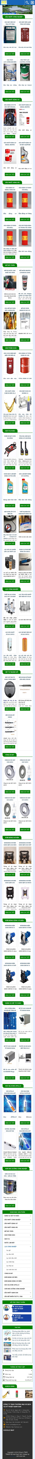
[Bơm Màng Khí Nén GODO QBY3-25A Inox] (10, 855)
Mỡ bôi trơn (10, 265)
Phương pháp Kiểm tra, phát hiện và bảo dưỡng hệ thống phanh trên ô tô (21, 1333)
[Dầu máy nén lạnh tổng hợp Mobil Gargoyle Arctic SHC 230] (25, 34)
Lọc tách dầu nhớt (11, 1258)
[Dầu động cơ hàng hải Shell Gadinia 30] (10, 238)
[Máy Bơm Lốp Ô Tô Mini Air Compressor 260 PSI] (10, 524)
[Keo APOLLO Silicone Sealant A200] (10, 1103)
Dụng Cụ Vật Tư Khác (13, 1003)
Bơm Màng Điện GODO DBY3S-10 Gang (25, 965)
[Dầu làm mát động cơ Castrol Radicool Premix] (25, 486)
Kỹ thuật (18, 1316)
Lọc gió (8, 1250)
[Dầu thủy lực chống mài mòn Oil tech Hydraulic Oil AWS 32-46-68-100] (10, 72)
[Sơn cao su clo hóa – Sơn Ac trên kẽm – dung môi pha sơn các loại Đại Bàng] (10, 1186)
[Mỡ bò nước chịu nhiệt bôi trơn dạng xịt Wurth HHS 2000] (10, 283)
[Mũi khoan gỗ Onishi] (10, 727)
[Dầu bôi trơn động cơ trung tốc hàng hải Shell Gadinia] (25, 238)
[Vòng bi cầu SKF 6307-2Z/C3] (25, 772)
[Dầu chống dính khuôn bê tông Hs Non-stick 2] (10, 1021)
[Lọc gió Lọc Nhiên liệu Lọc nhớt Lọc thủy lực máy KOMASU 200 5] (10, 562)
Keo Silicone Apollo (13, 1086)
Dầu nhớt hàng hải (12, 182)
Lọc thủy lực (9, 1266)
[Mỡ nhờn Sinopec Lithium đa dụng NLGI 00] (25, 283)
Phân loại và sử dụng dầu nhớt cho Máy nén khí (21, 1350)
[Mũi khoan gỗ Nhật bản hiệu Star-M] (25, 689)
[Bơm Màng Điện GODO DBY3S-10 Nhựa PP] (10, 938)
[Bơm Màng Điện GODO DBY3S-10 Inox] (25, 938)
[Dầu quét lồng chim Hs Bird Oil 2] (10, 403)
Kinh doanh (19, 1306)
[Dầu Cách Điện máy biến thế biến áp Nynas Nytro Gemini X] (18, 1394)
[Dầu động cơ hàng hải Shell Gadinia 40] (25, 200)
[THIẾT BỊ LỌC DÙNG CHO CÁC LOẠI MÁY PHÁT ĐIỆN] (10, 607)
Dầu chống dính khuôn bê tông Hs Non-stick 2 (10, 1010)
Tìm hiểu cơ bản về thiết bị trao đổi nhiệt (21, 1356)
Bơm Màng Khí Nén (12, 838)
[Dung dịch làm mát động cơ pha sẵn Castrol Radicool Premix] (10, 486)
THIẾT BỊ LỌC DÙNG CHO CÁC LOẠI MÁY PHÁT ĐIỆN (10, 596)
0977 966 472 (18, 1318)
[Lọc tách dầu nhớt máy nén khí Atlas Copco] (25, 607)
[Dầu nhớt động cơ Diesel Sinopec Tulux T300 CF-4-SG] (10, 155)
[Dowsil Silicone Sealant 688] (10, 1141)
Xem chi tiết (9, 54)
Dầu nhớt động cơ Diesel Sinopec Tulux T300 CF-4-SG (10, 145)
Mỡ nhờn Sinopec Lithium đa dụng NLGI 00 (25, 272)
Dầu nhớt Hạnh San (11, 1293)
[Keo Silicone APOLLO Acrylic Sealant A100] (25, 1103)
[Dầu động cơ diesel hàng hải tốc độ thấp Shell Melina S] (10, 200)
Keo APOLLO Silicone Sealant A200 (10, 1093)
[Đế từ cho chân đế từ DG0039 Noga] (10, 1058)
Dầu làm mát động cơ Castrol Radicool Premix (25, 476)
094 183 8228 (18, 1309)
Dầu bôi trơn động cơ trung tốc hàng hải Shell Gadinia (25, 227)
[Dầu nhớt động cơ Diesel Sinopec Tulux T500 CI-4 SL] (25, 117)
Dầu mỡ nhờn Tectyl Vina (13, 1296)
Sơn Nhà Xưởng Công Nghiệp (16, 1169)
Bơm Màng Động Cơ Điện (14, 920)
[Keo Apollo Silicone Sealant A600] (25, 1141)
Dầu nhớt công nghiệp (13, 17)
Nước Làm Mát (9, 1243)
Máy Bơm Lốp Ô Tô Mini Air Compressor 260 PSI (10, 514)
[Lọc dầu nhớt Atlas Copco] (10, 644)
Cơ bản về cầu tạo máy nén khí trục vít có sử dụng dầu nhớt (22, 1339)
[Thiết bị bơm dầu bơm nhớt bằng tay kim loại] (25, 524)
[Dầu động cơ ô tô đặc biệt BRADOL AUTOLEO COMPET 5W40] (10, 117)
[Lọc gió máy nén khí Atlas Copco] (25, 644)
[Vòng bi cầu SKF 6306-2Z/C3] (10, 772)
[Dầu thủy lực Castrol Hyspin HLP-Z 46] (25, 72)
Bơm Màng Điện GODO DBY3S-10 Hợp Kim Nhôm (10, 965)
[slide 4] (17, 9)
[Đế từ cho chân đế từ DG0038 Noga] (25, 1021)
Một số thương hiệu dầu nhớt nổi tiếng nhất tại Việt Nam (21, 1344)
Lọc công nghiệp (11, 589)
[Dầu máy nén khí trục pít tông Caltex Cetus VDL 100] (10, 34)
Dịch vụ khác (10, 431)
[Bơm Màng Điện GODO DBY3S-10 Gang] (25, 976)
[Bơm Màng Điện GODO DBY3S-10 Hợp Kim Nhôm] (10, 976)
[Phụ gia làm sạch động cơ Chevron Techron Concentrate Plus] (25, 448)
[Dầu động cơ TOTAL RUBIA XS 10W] (25, 365)
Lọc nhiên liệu (10, 1262)
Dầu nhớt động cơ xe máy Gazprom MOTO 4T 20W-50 (25, 145)
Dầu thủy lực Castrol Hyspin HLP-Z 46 (25, 62)
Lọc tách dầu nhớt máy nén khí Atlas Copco (25, 596)
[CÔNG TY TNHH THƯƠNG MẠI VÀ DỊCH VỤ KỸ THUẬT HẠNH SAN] (4, 2)
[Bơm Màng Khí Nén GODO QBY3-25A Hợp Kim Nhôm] (25, 855)
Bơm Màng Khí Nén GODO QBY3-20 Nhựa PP (25, 883)
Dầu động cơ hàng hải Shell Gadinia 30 (10, 227)
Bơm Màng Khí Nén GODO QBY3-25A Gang (10, 883)
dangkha (12, 1456)
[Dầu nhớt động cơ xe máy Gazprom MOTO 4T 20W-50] (25, 155)
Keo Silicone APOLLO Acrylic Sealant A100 (25, 1093)
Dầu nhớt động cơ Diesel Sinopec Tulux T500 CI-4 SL (25, 107)
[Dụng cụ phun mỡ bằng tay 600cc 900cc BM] (25, 562)
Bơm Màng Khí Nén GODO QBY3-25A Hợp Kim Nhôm (25, 845)
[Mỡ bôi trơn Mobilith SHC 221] (25, 320)
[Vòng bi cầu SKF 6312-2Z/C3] (10, 810)
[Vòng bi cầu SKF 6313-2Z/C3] (25, 810)
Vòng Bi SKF (9, 755)
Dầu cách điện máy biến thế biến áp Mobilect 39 (10, 355)
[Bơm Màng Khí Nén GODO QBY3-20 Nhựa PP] (25, 893)
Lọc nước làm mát (11, 1269)
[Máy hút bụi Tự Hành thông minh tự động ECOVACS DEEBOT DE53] (10, 689)
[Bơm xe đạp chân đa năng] (10, 448)
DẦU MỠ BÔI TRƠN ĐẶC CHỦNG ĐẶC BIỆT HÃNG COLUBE (10, 310)
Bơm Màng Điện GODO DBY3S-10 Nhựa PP (10, 927)
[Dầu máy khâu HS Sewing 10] (25, 403)
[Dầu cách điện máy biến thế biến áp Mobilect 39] (10, 365)
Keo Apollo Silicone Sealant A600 (25, 1131)
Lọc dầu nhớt (10, 1254)
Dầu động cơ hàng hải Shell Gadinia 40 (25, 190)
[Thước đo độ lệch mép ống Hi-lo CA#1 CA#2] (25, 1058)
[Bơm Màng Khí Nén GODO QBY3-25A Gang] (10, 893)
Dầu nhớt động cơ (12, 100)
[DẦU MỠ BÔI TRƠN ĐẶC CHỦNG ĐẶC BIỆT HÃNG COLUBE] (10, 320)
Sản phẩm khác (11, 348)
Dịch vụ (7, 1239)
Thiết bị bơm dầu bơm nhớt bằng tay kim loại (25, 514)
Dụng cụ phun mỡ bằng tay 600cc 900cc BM (25, 551)
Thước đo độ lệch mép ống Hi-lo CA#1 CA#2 (25, 1048)
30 (12, 250)
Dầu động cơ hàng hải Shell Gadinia (10, 249)
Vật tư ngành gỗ (11, 672)
